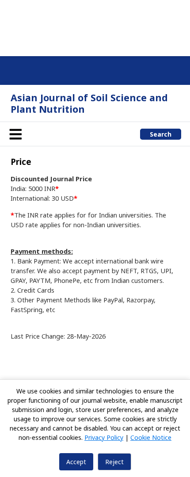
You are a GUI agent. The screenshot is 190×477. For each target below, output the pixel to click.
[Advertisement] (95, 26)
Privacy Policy (103, 437)
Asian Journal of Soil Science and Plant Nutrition (89, 103)
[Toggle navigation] (15, 134)
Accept (76, 462)
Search (160, 134)
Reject (114, 462)
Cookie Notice (150, 437)
